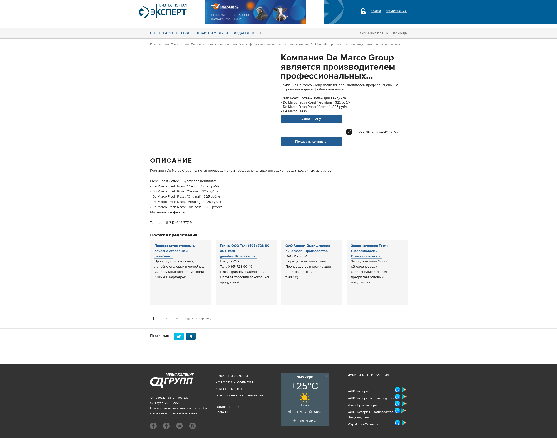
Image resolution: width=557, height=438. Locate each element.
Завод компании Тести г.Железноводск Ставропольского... (369, 251)
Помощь (400, 33)
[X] (180, 336)
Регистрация (396, 11)
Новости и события (169, 33)
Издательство (247, 33)
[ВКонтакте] (192, 336)
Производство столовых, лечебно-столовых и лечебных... (174, 251)
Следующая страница (197, 319)
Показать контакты (311, 141)
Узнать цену (311, 119)
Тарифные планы (374, 33)
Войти (376, 11)
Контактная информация (239, 396)
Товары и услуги (211, 33)
